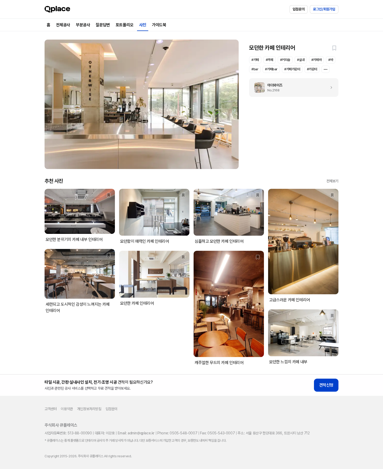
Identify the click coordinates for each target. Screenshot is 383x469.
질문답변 (103, 24)
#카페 (255, 60)
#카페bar (271, 69)
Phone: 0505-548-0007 (177, 433)
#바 (330, 60)
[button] (334, 48)
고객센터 (51, 409)
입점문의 (299, 9)
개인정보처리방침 (89, 409)
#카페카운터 (292, 69)
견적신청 (326, 385)
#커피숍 (285, 60)
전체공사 (63, 24)
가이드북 (159, 24)
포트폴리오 (124, 24)
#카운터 (312, 69)
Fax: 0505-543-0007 (217, 433)
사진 (142, 24)
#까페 (269, 60)
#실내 (301, 60)
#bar (254, 69)
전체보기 (332, 181)
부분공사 (83, 24)
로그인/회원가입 (324, 9)
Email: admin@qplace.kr (136, 433)
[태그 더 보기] (326, 69)
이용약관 (67, 409)
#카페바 (316, 60)
